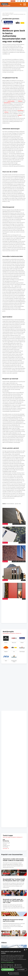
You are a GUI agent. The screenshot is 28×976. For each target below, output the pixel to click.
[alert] (14, 962)
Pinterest (25, 1)
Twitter (23, 1)
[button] (14, 962)
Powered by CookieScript (14, 974)
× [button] (26, 949)
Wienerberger (7, 102)
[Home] (5, 4)
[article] (8, 23)
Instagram (20, 1)
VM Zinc (6, 112)
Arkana (20, 115)
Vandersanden (10, 101)
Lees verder (10, 960)
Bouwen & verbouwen (9, 13)
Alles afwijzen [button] (21, 969)
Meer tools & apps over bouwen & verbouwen (12, 837)
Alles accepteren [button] (7, 969)
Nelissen (20, 101)
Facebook (18, 1)
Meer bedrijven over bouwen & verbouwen (11, 633)
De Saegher (20, 110)
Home (3, 13)
